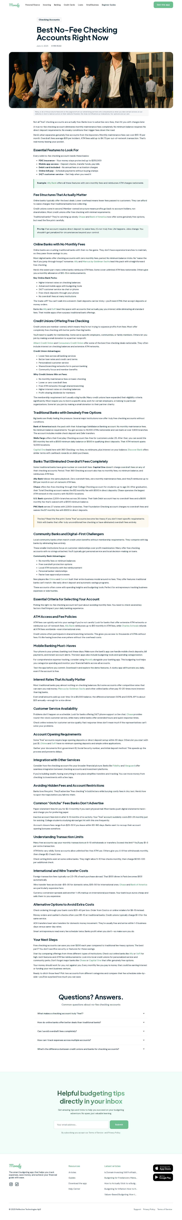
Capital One (39, 449)
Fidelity (116, 765)
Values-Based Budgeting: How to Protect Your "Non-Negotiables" (120, 1194)
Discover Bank (135, 449)
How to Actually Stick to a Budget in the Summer (120, 1183)
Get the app (163, 4)
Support (137, 1209)
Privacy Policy (114, 1132)
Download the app (78, 1183)
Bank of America (98, 216)
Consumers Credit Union (70, 343)
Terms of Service (96, 1132)
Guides (72, 1177)
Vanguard (130, 765)
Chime (52, 579)
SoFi (54, 309)
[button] (32, 5)
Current (64, 579)
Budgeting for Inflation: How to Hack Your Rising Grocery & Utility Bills (120, 1188)
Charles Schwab (130, 625)
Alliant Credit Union (43, 343)
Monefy (89, 659)
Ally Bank (51, 183)
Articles (72, 1172)
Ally (76, 261)
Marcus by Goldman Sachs (96, 261)
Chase (82, 216)
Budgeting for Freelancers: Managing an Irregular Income (120, 1177)
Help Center (74, 1188)
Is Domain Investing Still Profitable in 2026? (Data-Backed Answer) (120, 1172)
